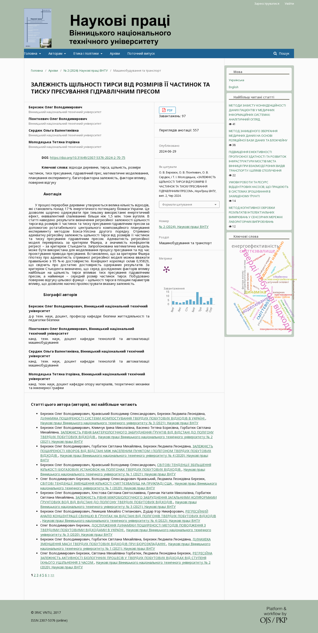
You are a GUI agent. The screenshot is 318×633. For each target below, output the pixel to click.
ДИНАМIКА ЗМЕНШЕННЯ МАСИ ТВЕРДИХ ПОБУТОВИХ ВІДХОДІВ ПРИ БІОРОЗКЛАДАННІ (125, 541)
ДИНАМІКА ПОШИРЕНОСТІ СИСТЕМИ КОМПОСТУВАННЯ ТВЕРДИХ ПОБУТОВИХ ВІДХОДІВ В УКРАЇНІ (122, 418)
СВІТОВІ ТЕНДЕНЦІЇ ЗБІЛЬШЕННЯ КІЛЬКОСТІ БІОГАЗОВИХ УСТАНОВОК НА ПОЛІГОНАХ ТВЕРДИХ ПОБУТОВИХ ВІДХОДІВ (125, 467)
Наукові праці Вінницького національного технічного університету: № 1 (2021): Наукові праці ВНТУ (122, 471)
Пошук (283, 53)
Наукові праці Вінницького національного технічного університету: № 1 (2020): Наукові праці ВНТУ (128, 485)
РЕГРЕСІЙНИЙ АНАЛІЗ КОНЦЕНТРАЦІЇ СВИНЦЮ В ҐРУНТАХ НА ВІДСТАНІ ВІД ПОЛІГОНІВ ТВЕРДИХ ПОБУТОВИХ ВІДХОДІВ (128, 513)
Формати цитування (177, 204)
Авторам (55, 53)
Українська (236, 80)
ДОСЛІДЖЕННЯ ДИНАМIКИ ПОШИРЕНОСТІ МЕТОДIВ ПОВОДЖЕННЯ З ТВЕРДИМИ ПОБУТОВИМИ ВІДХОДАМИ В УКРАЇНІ (123, 527)
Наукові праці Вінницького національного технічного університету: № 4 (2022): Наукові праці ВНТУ (121, 520)
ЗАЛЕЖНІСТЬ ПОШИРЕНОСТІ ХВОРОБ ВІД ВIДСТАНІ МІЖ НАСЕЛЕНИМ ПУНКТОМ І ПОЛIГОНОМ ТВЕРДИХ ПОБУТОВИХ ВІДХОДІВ (126, 451)
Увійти (289, 3)
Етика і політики (86, 53)
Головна (31, 53)
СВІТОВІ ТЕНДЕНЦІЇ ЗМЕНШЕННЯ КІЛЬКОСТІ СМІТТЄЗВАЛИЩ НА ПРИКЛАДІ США (106, 483)
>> (52, 575)
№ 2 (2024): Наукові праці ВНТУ (86, 70)
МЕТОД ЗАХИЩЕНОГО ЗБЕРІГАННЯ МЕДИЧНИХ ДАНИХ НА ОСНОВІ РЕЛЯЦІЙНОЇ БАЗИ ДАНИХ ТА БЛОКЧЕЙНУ (258, 135)
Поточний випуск (141, 53)
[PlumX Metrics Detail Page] (166, 269)
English (233, 87)
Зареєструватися (266, 3)
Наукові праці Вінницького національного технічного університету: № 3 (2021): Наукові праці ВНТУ (119, 423)
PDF (169, 110)
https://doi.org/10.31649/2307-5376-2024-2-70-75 (87, 157)
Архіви (115, 53)
